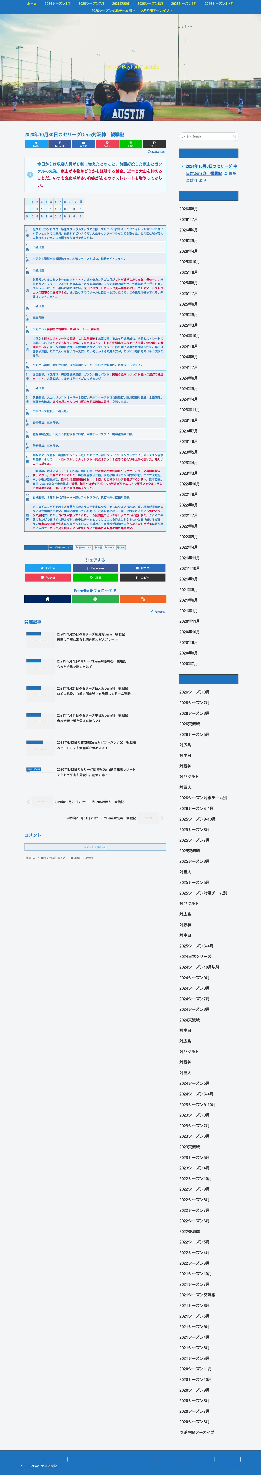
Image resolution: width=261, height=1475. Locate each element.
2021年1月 (189, 610)
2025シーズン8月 (195, 829)
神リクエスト (85, 547)
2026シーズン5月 (195, 734)
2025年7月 (189, 293)
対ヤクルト (189, 776)
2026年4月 (189, 251)
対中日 (185, 755)
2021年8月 (189, 589)
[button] (235, 137)
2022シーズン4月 (195, 1252)
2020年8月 (189, 653)
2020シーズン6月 (195, 1421)
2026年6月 (189, 230)
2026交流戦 (190, 723)
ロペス (111, 547)
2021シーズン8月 (195, 1347)
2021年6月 (189, 600)
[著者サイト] (47, 599)
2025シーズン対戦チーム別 (203, 893)
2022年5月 (189, 536)
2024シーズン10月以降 (200, 967)
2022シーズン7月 (195, 1210)
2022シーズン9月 (195, 1189)
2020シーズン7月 (195, 1411)
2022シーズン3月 (195, 1263)
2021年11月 (190, 557)
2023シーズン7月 (195, 1125)
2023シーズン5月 (195, 1157)
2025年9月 (189, 272)
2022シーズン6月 (195, 1220)
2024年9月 (189, 346)
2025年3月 (189, 325)
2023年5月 (189, 452)
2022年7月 (189, 515)
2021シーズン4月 (195, 1337)
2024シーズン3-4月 (197, 1093)
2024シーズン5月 (195, 1083)
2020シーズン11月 (196, 1369)
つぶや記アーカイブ (62, 547)
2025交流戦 (190, 850)
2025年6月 (189, 304)
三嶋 (122, 547)
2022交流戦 (190, 1231)
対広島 (185, 745)
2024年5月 (189, 388)
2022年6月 (189, 526)
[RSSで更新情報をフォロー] (143, 599)
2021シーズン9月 (195, 1326)
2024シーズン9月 (195, 977)
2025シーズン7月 (195, 840)
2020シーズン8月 (195, 1400)
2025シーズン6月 (195, 861)
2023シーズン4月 (195, 1167)
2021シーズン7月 (195, 1284)
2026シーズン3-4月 (197, 808)
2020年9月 (189, 642)
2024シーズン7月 (195, 998)
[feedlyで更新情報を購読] (95, 599)
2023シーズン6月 (195, 1136)
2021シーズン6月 (195, 1305)
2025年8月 (189, 283)
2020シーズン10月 (37, 547)
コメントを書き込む (95, 846)
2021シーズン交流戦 (197, 1295)
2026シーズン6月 (195, 713)
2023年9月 (189, 420)
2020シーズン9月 (195, 1390)
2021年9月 (189, 579)
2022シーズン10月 (196, 1178)
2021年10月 (190, 568)
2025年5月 (189, 314)
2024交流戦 (190, 1019)
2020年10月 (190, 631)
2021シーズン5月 (195, 1316)
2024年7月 (189, 367)
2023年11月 (190, 409)
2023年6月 (189, 441)
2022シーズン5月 (195, 1242)
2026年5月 (189, 240)
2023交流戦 (190, 1146)
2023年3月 (189, 473)
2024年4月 (189, 399)
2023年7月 (189, 431)
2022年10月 (190, 483)
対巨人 (185, 787)
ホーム (38, 1459)
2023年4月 (189, 462)
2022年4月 (189, 547)
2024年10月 (190, 335)
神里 (100, 547)
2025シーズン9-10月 (198, 819)
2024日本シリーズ (195, 956)
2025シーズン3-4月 (197, 945)
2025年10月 (190, 261)
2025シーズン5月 (195, 882)
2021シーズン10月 (196, 1273)
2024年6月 (189, 378)
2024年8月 (189, 357)
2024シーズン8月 (195, 988)
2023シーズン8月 (195, 1115)
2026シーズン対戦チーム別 (203, 797)
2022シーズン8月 (195, 1199)
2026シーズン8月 (195, 692)
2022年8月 (189, 505)
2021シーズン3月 (195, 1358)
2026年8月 (189, 208)
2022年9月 (189, 494)
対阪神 (185, 766)
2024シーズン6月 (195, 1009)
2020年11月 (190, 621)
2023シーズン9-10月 (198, 1104)
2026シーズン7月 (195, 702)
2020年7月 (189, 663)
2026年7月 (189, 219)
